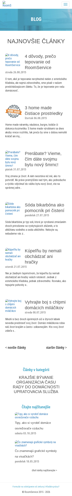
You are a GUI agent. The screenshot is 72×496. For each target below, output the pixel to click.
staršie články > (56, 347)
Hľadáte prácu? (52, 486)
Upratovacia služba (36, 391)
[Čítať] (36, 415)
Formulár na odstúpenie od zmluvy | (29, 486)
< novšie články (15, 347)
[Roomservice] (7, 4)
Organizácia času (36, 382)
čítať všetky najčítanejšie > (44, 470)
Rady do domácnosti (36, 387)
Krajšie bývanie (36, 377)
